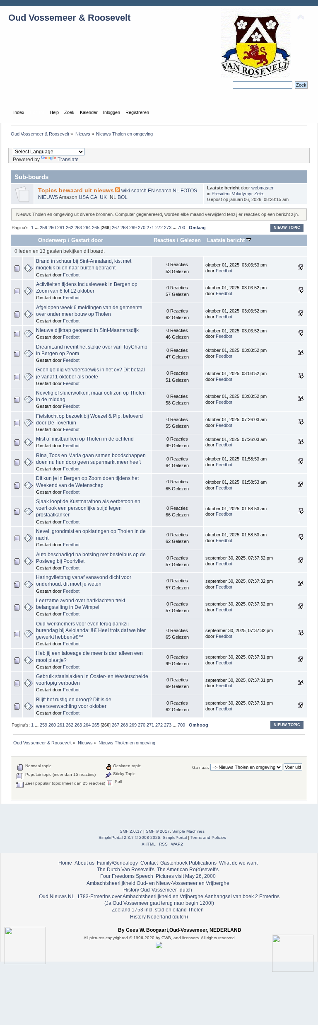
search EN (143, 191)
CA (94, 197)
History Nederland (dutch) (159, 917)
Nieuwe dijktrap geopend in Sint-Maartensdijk (87, 330)
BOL (123, 197)
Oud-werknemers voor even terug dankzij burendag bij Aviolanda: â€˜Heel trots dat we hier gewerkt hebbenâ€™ (91, 630)
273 (167, 227)
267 (115, 227)
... (37, 227)
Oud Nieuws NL (57, 896)
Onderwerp (52, 240)
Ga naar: (200, 767)
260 (52, 227)
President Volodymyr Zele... (239, 193)
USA (84, 197)
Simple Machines (188, 831)
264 (87, 227)
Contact (149, 863)
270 (141, 227)
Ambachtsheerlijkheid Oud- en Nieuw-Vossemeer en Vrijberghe (158, 883)
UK (104, 197)
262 (69, 227)
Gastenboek (174, 863)
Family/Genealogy (117, 863)
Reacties (164, 240)
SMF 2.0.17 (131, 831)
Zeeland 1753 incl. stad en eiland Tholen (158, 910)
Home (65, 863)
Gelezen (190, 240)
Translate (68, 159)
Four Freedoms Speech (126, 876)
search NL (168, 191)
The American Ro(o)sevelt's (188, 869)
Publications (203, 863)
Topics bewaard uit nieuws (76, 190)
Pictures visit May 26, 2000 (186, 876)
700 (181, 227)
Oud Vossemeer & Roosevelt (69, 17)
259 (43, 227)
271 (150, 227)
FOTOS (189, 191)
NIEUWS (48, 197)
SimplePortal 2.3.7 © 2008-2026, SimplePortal (143, 837)
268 (124, 227)
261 (61, 227)
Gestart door (87, 240)
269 (133, 227)
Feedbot (71, 274)
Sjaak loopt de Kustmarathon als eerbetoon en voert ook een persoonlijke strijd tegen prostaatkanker (88, 508)
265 (95, 227)
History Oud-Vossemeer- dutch (157, 890)
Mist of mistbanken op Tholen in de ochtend (85, 439)
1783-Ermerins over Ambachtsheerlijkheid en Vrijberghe (139, 896)
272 (159, 227)
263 (78, 227)
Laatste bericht (226, 240)
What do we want (238, 863)
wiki (126, 191)
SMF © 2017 (158, 831)
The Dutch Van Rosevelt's (125, 869)
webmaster (262, 187)
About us (84, 863)
